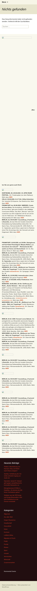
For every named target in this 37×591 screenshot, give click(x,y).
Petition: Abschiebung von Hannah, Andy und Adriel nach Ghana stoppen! (12, 469)
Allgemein (7, 514)
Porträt (6, 544)
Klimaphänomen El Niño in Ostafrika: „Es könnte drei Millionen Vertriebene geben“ (13, 490)
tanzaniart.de (14, 271)
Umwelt (6, 553)
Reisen (6, 547)
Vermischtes (8, 556)
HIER (10, 197)
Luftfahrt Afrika (8, 535)
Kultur (6, 529)
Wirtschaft (7, 559)
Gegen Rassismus (9, 520)
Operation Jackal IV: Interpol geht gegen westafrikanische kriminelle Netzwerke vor (13, 483)
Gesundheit (7, 526)
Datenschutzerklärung (9, 585)
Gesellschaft (8, 523)
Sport (5, 550)
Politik (6, 541)
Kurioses (6, 532)
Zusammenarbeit (9, 562)
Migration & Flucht (9, 538)
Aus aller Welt (8, 517)
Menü (4, 2)
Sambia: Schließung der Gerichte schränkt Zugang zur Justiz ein (13, 476)
